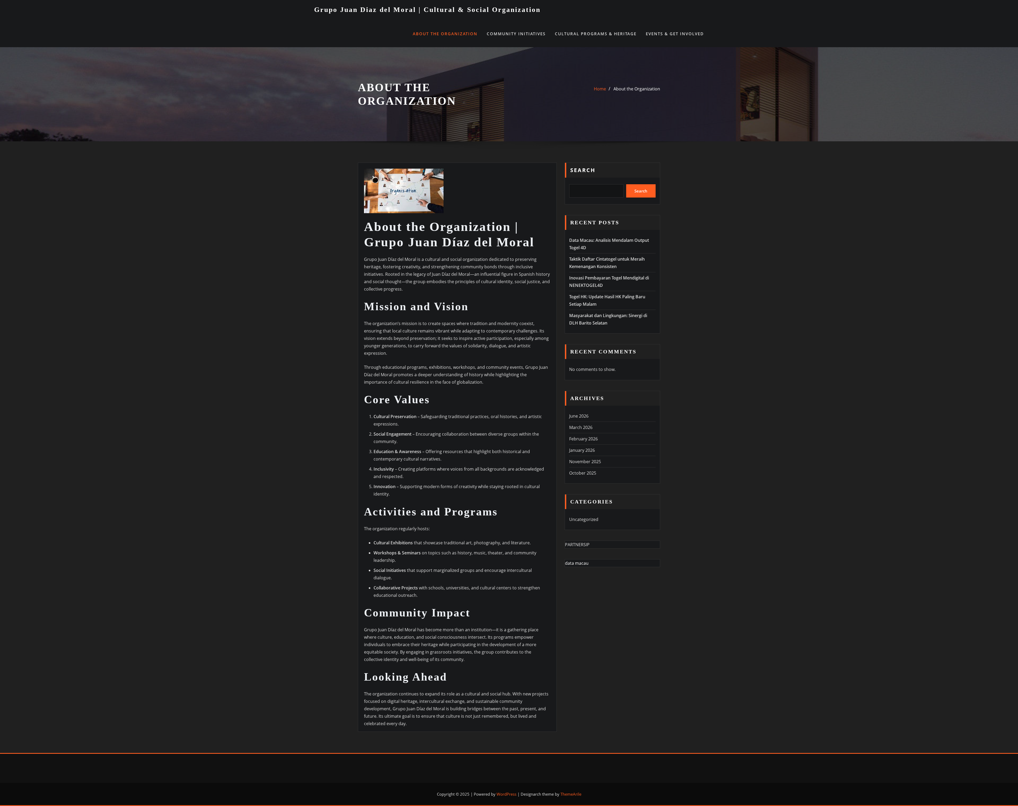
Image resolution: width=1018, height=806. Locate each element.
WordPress (506, 794)
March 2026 (581, 427)
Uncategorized (583, 519)
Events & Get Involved (675, 33)
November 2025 (585, 462)
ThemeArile (570, 794)
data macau (577, 563)
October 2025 (582, 473)
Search (582, 170)
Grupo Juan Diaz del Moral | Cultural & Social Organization (427, 10)
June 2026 (579, 416)
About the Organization (445, 33)
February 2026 (583, 439)
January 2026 (582, 450)
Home (600, 89)
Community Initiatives (516, 33)
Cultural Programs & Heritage (596, 33)
